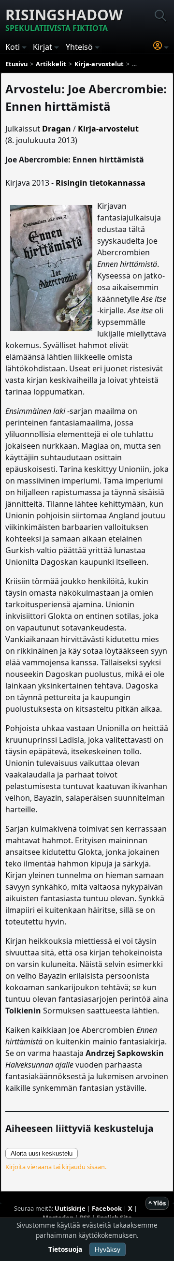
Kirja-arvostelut (108, 128)
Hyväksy (107, 1249)
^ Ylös (157, 1203)
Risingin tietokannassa (100, 182)
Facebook (107, 1208)
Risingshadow (64, 19)
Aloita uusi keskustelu (41, 1153)
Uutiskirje (70, 1208)
